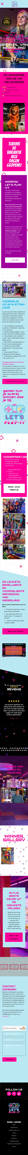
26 (20, 750)
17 (3, 750)
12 (21, 748)
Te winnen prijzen (14, 1141)
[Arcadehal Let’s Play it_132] (14, 505)
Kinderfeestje (14, 1127)
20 (9, 750)
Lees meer (15, 260)
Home (14, 1124)
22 (13, 750)
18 (5, 750)
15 (27, 748)
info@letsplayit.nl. (7, 1014)
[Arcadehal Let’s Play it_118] (14, 521)
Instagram (5, 1016)
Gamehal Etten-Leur (14, 1130)
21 (11, 750)
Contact (14, 1146)
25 (18, 750)
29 (26, 750)
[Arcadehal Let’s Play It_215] (14, 551)
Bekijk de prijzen (13, 937)
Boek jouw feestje (14, 488)
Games (14, 1133)
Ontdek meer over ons (15, 381)
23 (14, 750)
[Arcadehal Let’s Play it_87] (14, 536)
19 (7, 750)
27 (22, 750)
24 (16, 750)
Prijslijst (14, 1135)
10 (17, 748)
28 (24, 750)
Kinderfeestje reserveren (14, 1143)
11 (19, 748)
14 (25, 748)
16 (1, 750)
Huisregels (14, 1138)
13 (23, 748)
